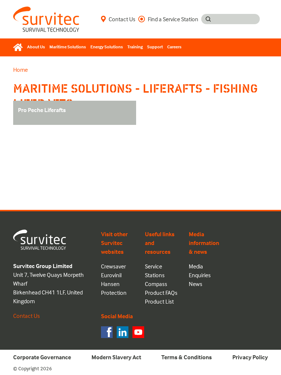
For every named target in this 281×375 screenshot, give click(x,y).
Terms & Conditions (186, 357)
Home (20, 69)
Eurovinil (111, 275)
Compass (156, 283)
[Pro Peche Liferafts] (47, 119)
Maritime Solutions (67, 46)
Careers (174, 46)
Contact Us (122, 19)
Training (135, 46)
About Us (36, 46)
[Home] (19, 47)
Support (155, 46)
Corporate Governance (42, 357)
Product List (159, 301)
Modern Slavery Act (116, 357)
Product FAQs (161, 292)
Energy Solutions (106, 46)
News (195, 283)
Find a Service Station (173, 19)
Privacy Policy (250, 357)
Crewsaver (113, 266)
